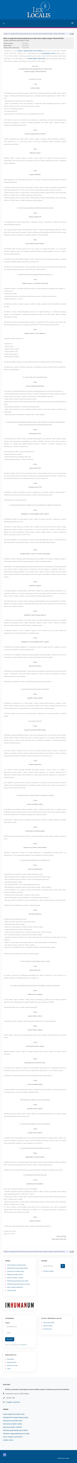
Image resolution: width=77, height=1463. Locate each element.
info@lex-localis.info (13, 1402)
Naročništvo (10, 1359)
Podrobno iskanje (48, 1271)
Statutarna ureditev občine (14, 1274)
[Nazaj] (73, 33)
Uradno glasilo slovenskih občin (16, 1265)
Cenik (8, 1369)
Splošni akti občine (48, 1323)
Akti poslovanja (47, 1326)
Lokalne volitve (11, 1290)
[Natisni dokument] (71, 33)
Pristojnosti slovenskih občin (15, 1271)
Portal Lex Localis (12, 1365)
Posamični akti (47, 1329)
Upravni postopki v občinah (15, 1278)
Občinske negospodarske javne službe (18, 1284)
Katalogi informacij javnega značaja (17, 1268)
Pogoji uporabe (11, 1362)
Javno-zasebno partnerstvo (15, 1287)
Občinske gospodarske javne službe (17, 1281)
